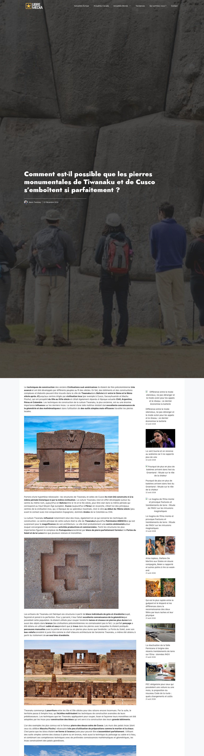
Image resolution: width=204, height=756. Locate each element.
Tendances (140, 6)
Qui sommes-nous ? (158, 6)
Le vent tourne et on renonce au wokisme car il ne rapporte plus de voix (160, 454)
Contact (174, 6)
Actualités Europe (81, 6)
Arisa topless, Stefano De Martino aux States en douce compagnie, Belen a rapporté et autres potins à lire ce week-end (160, 564)
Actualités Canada (101, 6)
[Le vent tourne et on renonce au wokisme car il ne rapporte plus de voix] (160, 446)
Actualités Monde (120, 6)
